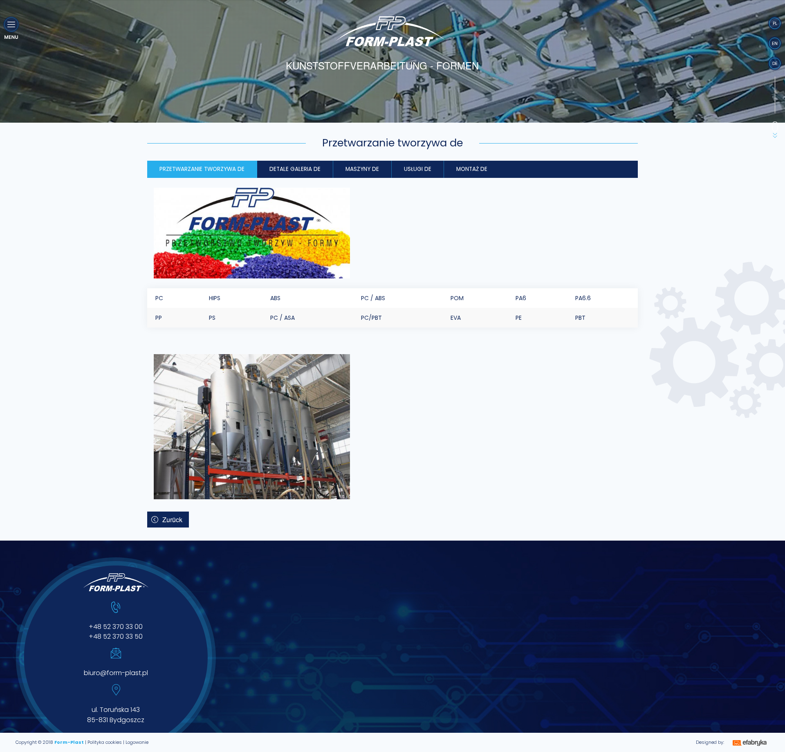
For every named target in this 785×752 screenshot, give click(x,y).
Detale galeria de (295, 169)
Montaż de (471, 169)
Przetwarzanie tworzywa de (201, 169)
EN (775, 43)
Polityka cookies (104, 742)
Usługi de (417, 169)
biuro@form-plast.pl (116, 673)
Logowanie (137, 742)
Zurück (172, 519)
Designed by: (710, 742)
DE (775, 63)
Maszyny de (362, 169)
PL (775, 23)
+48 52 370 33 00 (116, 626)
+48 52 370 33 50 (116, 636)
